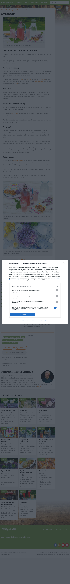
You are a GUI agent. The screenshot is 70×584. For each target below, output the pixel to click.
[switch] (56, 290)
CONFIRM (23, 314)
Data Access (35, 320)
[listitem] (35, 286)
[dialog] (35, 292)
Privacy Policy (44, 320)
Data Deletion (25, 320)
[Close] (64, 263)
